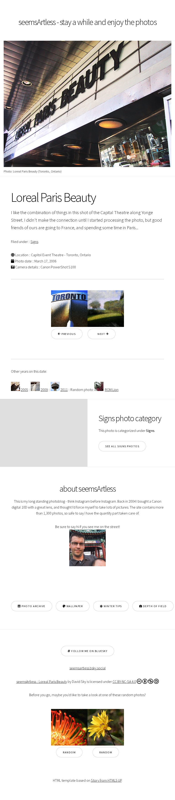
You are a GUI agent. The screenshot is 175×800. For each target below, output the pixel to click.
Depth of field (154, 606)
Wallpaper (74, 606)
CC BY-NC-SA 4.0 (124, 681)
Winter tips (112, 606)
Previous (68, 334)
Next (100, 334)
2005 (24, 389)
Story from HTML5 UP (106, 780)
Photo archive (33, 606)
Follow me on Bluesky (89, 651)
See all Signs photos (122, 446)
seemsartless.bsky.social (87, 668)
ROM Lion (111, 389)
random (69, 752)
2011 (64, 389)
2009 (44, 389)
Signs (34, 241)
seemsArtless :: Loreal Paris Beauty (41, 681)
